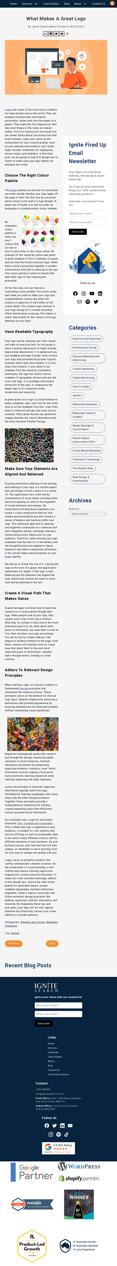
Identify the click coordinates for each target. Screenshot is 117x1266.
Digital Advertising (84, 377)
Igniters (77, 395)
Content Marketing (83, 368)
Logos (8, 109)
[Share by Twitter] (56, 34)
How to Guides (81, 386)
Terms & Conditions (58, 1074)
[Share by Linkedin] (45, 34)
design (23, 688)
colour (13, 190)
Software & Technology (86, 459)
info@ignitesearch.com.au (50, 1094)
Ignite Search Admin (44, 26)
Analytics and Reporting (87, 338)
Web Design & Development (81, 479)
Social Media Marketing (87, 450)
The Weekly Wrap (83, 468)
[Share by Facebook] (50, 34)
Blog (66, 3)
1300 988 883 (43, 1089)
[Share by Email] (61, 34)
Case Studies (51, 3)
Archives (74, 508)
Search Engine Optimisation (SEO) (84, 440)
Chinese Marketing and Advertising (86, 358)
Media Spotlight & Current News (83, 427)
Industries (53, 1052)
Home (13, 3)
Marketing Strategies (85, 404)
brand (8, 556)
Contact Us (98, 3)
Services (27, 3)
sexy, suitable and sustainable (35, 823)
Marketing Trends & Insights (84, 415)
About (77, 3)
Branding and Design (33, 922)
